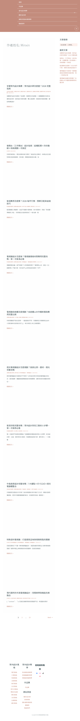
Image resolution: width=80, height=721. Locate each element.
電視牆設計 (32, 542)
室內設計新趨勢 (10, 91)
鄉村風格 (14, 703)
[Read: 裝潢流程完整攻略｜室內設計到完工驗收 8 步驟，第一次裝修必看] (29, 409)
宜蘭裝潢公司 (29, 91)
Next (50, 617)
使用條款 (27, 700)
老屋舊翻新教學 (27, 675)
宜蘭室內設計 (23, 91)
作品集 (21, 6)
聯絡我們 (21, 23)
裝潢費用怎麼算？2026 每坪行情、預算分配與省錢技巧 (29, 202)
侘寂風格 (14, 678)
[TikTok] (43, 673)
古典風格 (14, 700)
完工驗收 (16, 431)
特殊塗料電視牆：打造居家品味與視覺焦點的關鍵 (28, 539)
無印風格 (14, 683)
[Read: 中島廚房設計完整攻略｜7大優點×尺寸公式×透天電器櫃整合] (29, 468)
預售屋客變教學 (27, 678)
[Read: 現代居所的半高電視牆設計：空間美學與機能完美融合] (29, 577)
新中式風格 (14, 689)
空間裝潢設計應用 (17, 206)
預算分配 (33, 206)
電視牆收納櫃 (24, 317)
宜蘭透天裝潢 (42, 91)
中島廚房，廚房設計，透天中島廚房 (29, 489)
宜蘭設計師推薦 (36, 91)
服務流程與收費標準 (25, 19)
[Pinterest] (40, 676)
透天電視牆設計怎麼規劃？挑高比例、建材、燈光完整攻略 (28, 368)
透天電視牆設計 (13, 542)
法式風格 (14, 697)
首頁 (20, 2)
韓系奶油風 (14, 692)
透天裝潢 (17, 372)
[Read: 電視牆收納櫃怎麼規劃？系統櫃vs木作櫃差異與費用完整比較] (29, 296)
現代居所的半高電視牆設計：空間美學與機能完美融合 (28, 594)
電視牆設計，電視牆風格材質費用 (29, 261)
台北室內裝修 (13, 598)
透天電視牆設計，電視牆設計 (25, 372)
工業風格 (14, 675)
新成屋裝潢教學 (10, 206)
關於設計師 (22, 15)
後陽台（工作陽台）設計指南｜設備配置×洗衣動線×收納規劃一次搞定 (28, 147)
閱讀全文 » (10, 106)
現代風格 (14, 672)
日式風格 (14, 686)
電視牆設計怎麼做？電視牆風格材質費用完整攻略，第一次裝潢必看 (27, 257)
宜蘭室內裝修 (17, 91)
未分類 (8, 151)
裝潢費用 (28, 206)
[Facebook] (37, 673)
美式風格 (14, 695)
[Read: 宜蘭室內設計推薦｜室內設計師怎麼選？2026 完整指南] (29, 70)
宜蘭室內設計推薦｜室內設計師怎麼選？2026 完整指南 (29, 87)
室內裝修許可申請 (26, 598)
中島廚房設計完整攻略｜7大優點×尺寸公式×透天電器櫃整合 (29, 485)
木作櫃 (16, 317)
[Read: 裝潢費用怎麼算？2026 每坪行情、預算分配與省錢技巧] (29, 185)
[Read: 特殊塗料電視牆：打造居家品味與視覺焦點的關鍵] (29, 523)
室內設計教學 (23, 11)
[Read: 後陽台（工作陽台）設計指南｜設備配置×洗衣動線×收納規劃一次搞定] (29, 130)
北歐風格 (14, 681)
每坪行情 (24, 206)
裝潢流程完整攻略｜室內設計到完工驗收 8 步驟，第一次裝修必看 (28, 426)
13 (30, 617)
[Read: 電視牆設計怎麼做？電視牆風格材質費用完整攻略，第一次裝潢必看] (29, 240)
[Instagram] (40, 673)
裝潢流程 (20, 431)
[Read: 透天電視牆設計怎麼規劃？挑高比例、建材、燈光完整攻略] (29, 351)
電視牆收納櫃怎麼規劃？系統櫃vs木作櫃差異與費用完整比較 (28, 313)
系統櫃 (19, 317)
